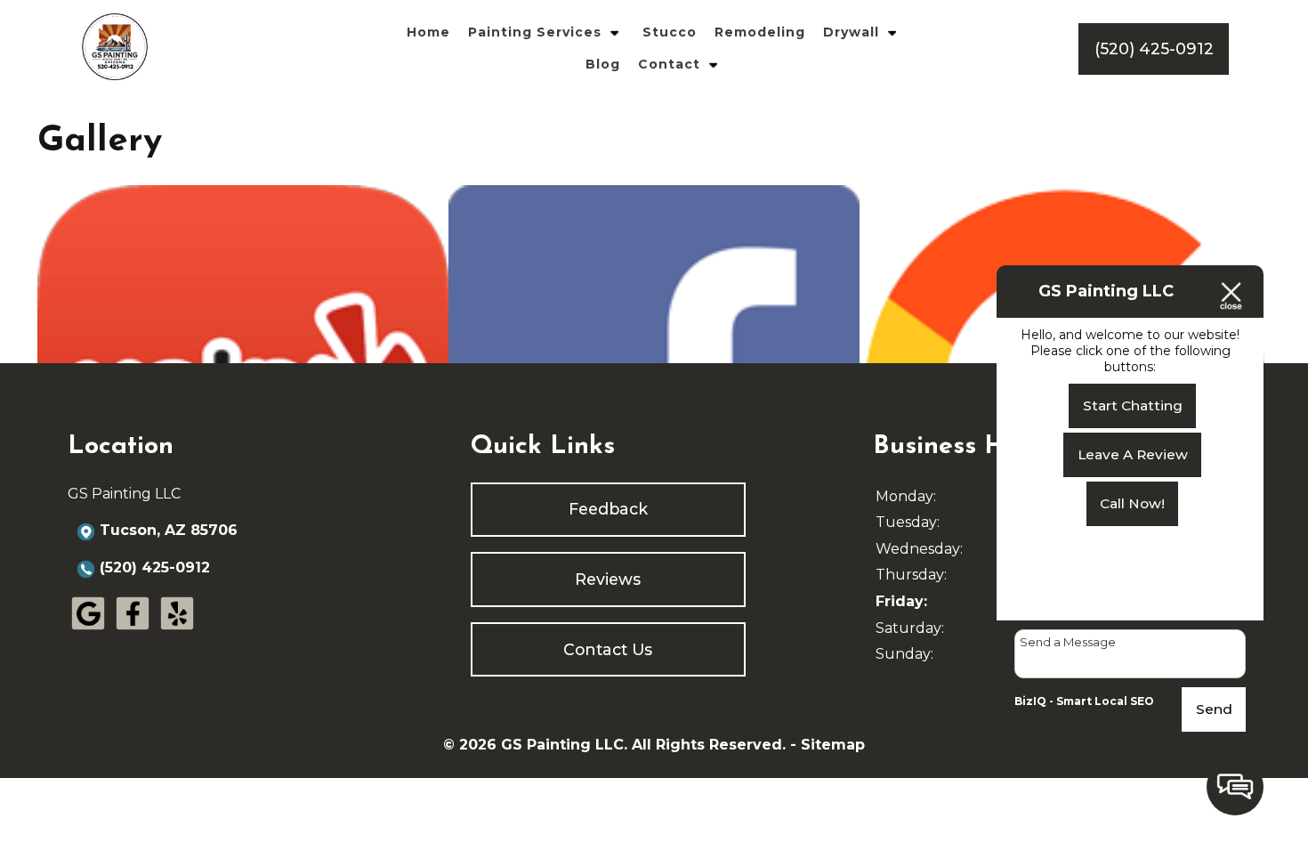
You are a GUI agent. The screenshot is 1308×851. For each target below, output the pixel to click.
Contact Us (607, 649)
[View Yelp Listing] (177, 629)
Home (428, 32)
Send (1214, 709)
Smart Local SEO (1105, 701)
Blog (602, 64)
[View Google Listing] (88, 629)
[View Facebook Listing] (132, 629)
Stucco (669, 32)
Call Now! (1132, 503)
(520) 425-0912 (155, 567)
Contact (669, 64)
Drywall (851, 32)
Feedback (608, 508)
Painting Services (535, 32)
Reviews (608, 579)
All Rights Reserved (707, 744)
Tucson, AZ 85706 (169, 530)
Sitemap (833, 744)
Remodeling (760, 32)
